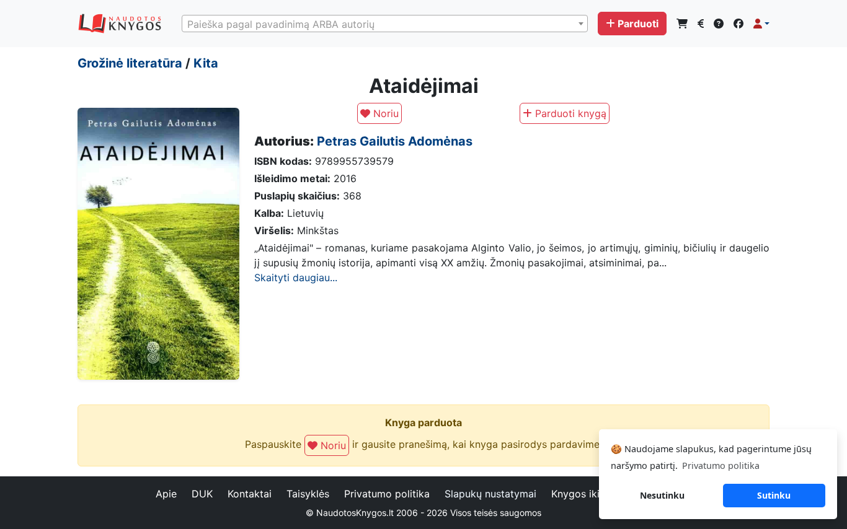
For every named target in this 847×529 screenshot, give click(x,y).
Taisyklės (307, 493)
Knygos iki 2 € (585, 493)
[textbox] (384, 24)
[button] (761, 23)
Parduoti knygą (569, 113)
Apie (166, 493)
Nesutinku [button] (662, 495)
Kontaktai (250, 493)
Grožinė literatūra (130, 63)
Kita (205, 63)
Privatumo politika (387, 493)
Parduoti (638, 23)
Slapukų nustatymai (490, 493)
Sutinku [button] (774, 495)
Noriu (384, 113)
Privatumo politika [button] (721, 465)
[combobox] (385, 23)
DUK (202, 493)
